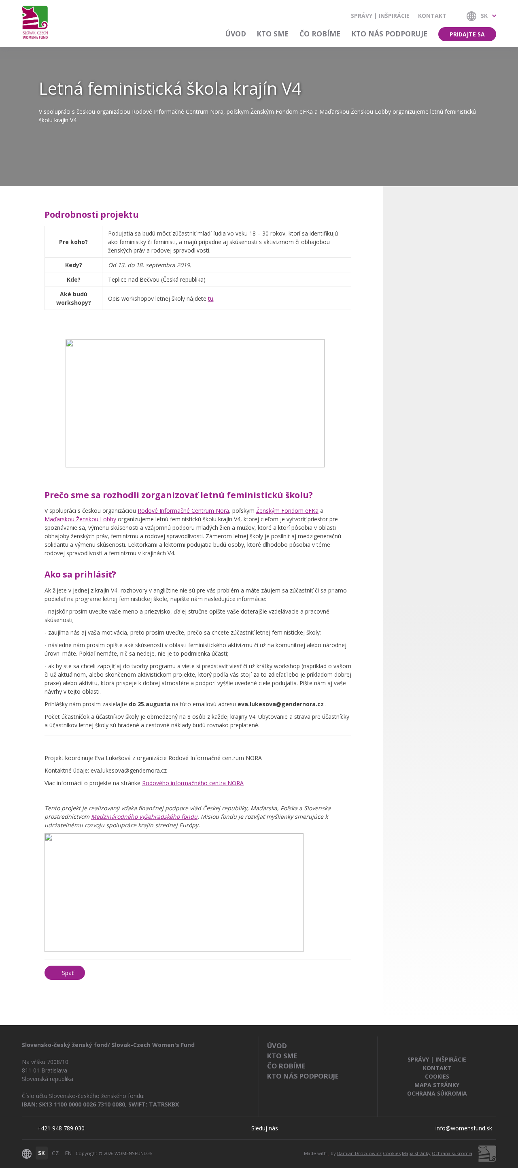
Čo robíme (319, 33)
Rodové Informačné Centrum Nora (183, 510)
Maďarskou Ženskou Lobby (80, 519)
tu (210, 298)
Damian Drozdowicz (359, 1153)
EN (68, 1153)
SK (41, 1153)
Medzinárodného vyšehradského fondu (144, 816)
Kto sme (273, 33)
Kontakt (432, 15)
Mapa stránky (436, 1085)
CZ (55, 1153)
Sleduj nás (264, 1128)
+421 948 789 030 (61, 1128)
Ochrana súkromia (437, 1093)
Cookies (437, 1076)
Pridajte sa (467, 34)
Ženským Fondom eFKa (287, 510)
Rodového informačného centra (193, 783)
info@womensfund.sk (463, 1128)
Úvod (235, 33)
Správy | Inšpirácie (380, 15)
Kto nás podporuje (389, 33)
